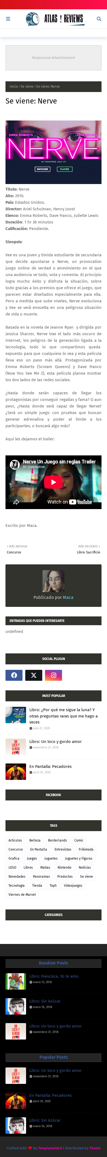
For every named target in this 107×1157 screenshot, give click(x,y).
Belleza (35, 840)
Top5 (53, 886)
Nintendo (64, 867)
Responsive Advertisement (53, 58)
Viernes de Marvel (22, 895)
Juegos (32, 858)
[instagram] (53, 675)
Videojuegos (73, 886)
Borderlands (57, 840)
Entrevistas (63, 849)
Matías (45, 867)
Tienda (37, 886)
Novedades (17, 876)
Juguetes (51, 858)
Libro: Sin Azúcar (45, 1001)
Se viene (27, 86)
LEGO (12, 867)
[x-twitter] (33, 675)
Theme (94, 1148)
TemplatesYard (50, 1148)
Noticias (85, 867)
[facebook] (13, 675)
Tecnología (17, 886)
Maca (68, 597)
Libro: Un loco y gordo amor (55, 741)
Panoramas (41, 876)
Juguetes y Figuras (78, 858)
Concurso (16, 849)
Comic (78, 840)
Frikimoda (86, 849)
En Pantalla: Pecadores (50, 766)
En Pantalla (38, 849)
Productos (65, 876)
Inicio (14, 86)
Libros (28, 867)
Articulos (15, 840)
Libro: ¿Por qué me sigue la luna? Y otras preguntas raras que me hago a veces (63, 716)
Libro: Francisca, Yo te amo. (54, 976)
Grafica (14, 858)
